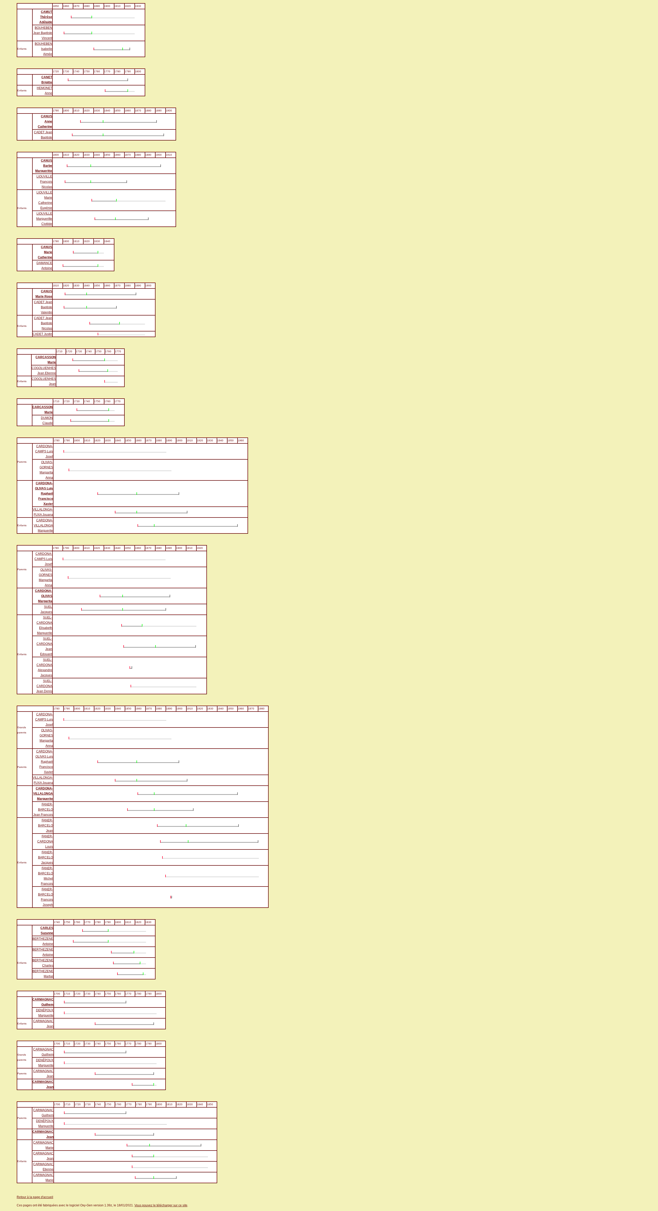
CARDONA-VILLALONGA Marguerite (43, 525)
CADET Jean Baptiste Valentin (43, 307)
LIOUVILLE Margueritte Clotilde (44, 219)
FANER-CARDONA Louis (45, 841)
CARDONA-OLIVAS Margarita (43, 596)
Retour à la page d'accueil (35, 1197)
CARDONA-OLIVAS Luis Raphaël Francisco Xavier (44, 493)
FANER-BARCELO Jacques (45, 857)
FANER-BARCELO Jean (45, 825)
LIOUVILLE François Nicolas (44, 182)
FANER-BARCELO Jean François (43, 810)
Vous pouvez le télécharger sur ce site (160, 1205)
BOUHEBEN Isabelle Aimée (43, 49)
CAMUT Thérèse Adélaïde (45, 17)
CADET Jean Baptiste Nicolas (43, 323)
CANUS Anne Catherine (45, 121)
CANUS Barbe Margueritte (43, 166)
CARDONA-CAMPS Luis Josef (44, 451)
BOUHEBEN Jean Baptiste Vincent (42, 33)
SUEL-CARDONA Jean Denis (44, 686)
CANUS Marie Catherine (45, 252)
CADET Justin (42, 334)
